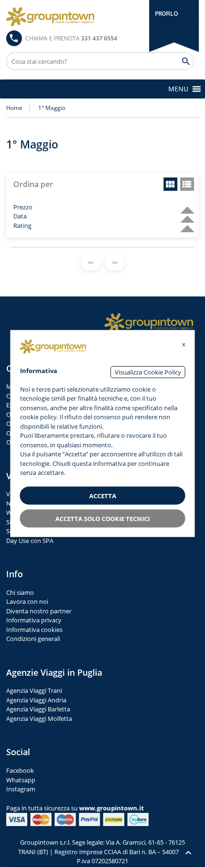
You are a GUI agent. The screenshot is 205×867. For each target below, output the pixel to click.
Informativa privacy (34, 620)
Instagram (20, 789)
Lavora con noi (27, 601)
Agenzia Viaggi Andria (36, 700)
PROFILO (166, 14)
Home (14, 108)
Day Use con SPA (29, 540)
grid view (170, 184)
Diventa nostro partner (39, 611)
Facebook (20, 770)
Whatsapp (20, 780)
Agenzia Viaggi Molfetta (39, 718)
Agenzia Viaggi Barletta (38, 709)
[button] (178, 89)
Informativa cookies (34, 629)
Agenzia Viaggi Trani (34, 690)
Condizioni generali (33, 638)
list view (187, 184)
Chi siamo (20, 592)
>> (115, 262)
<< (90, 262)
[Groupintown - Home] (148, 322)
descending (183, 205)
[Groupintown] (50, 16)
